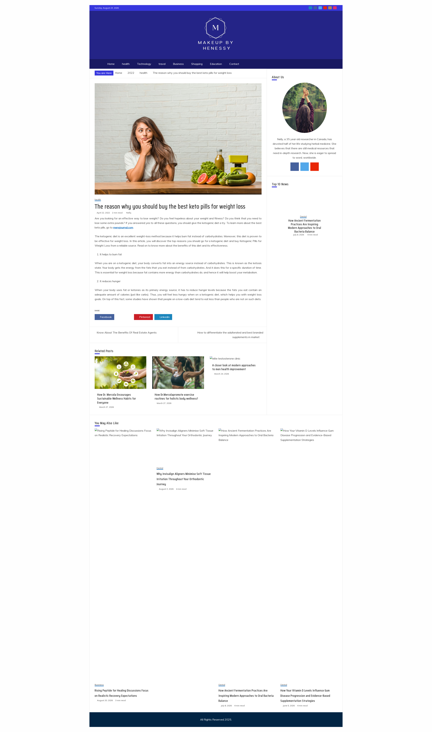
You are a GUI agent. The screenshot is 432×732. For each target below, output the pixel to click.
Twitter (125, 317)
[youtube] (314, 166)
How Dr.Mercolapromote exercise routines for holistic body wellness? (176, 396)
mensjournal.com (123, 227)
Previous (277, 226)
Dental (303, 215)
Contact (234, 64)
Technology (144, 64)
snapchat (330, 7)
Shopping (196, 64)
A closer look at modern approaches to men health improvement (234, 367)
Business (178, 64)
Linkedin (164, 317)
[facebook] (294, 166)
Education (216, 64)
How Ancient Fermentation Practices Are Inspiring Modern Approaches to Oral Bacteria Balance (246, 695)
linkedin (310, 7)
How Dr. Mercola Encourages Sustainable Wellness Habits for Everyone (116, 398)
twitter (320, 7)
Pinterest (144, 317)
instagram (335, 7)
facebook (315, 7)
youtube (325, 7)
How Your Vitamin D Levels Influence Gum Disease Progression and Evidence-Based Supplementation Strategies (305, 226)
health (126, 64)
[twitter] (304, 166)
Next (332, 226)
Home (111, 64)
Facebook (105, 317)
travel (162, 64)
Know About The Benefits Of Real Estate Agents (127, 332)
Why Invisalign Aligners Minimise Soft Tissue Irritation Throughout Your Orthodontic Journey (184, 478)
